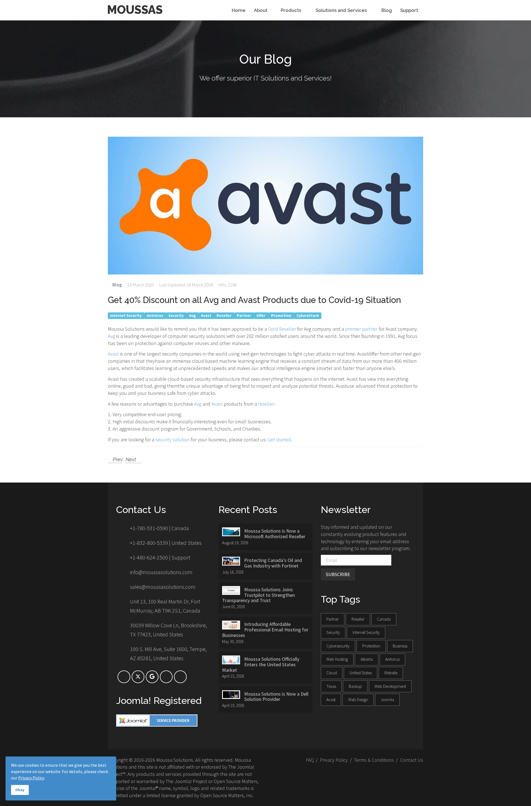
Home (239, 10)
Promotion (281, 315)
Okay (20, 789)
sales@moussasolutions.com (163, 586)
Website (390, 672)
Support (409, 10)
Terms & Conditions (374, 760)
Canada (384, 619)
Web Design (358, 699)
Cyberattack (307, 315)
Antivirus (155, 315)
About (260, 10)
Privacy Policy (334, 760)
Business (400, 646)
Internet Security (126, 315)
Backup (355, 686)
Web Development (390, 686)
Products (291, 10)
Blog (386, 10)
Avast (206, 315)
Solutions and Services (342, 10)
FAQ (310, 760)
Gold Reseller (282, 329)
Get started (279, 439)
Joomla (387, 699)
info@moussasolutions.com (161, 572)
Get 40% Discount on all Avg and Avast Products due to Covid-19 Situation (254, 300)
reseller (266, 404)
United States (361, 672)
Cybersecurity (338, 646)
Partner (244, 315)
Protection (371, 646)
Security (176, 315)
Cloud (331, 672)
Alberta (367, 659)
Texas (331, 686)
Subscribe (338, 574)
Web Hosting (337, 659)
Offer (261, 315)
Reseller (224, 315)
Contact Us (411, 760)
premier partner (361, 329)
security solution (172, 439)
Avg (193, 315)
